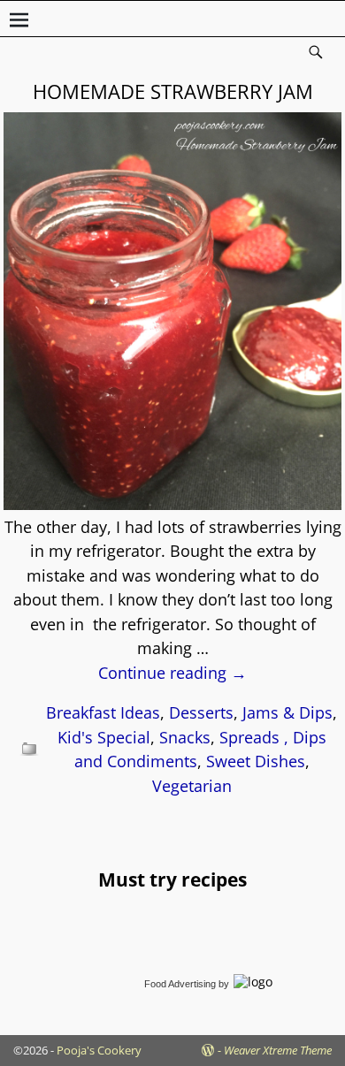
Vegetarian (192, 785)
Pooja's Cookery (99, 1050)
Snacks (185, 737)
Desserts (201, 712)
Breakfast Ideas (103, 712)
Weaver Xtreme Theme (278, 1050)
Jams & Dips (287, 712)
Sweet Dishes (255, 761)
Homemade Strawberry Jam (173, 91)
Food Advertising (180, 983)
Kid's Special (104, 737)
